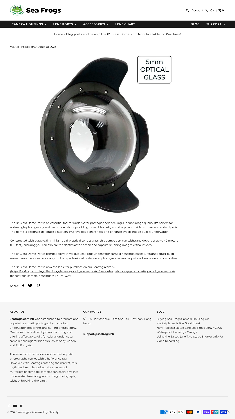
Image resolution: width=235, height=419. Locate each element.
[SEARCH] (187, 10)
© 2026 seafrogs (18, 412)
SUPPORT (214, 24)
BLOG (195, 24)
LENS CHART (125, 24)
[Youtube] (14, 406)
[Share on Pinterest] (38, 286)
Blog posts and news (82, 34)
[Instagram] (21, 406)
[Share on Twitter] (30, 286)
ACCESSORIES (94, 24)
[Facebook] (8, 406)
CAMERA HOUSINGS (27, 24)
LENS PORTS (63, 24)
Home (58, 34)
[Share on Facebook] (23, 286)
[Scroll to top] (227, 411)
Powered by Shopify (45, 412)
